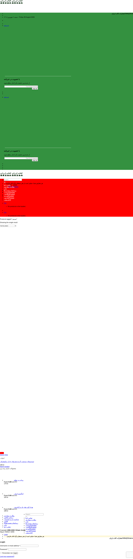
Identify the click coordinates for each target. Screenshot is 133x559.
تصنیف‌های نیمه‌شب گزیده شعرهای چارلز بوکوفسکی (17, 461)
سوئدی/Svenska (9, 192)
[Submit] (26, 516)
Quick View (4, 455)
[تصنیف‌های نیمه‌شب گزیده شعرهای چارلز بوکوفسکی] (13, 450)
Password (4, 549)
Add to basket (4, 466)
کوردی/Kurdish (9, 196)
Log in (15, 553)
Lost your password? (7, 556)
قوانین (6, 521)
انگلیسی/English (9, 194)
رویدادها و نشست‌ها (10, 190)
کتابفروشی (7, 200)
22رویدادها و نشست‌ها (11, 523)
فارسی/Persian (9, 198)
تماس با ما (7, 185)
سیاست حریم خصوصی (11, 519)
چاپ (5, 189)
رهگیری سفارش (9, 187)
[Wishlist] (2, 453)
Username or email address (10, 546)
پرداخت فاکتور (8, 517)
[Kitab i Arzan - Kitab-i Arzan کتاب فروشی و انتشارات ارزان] (11, 3)
